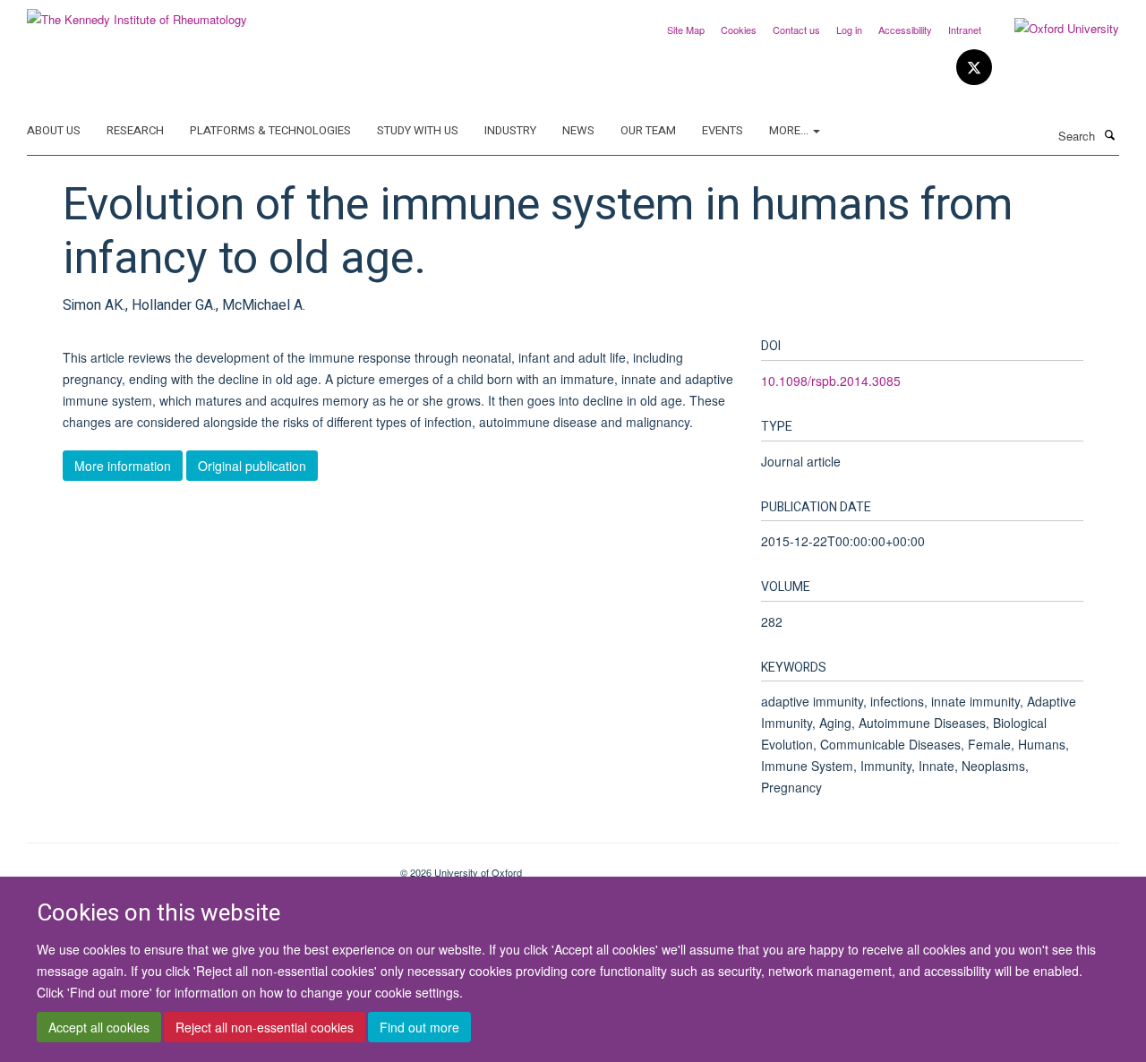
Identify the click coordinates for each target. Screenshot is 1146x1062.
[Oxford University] (1053, 28)
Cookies (739, 29)
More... (790, 130)
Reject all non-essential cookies (264, 1027)
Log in (849, 29)
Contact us (796, 29)
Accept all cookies (99, 1027)
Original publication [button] (252, 466)
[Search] (1109, 134)
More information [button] (122, 466)
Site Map (686, 29)
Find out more (419, 1027)
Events (722, 130)
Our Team (648, 130)
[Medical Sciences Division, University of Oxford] (200, 865)
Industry (510, 130)
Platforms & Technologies (270, 130)
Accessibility (905, 29)
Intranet (964, 29)
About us (54, 130)
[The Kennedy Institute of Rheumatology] (137, 12)
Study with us (417, 130)
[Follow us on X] (974, 67)
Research (135, 130)
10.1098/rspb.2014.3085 (831, 381)
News (578, 130)
